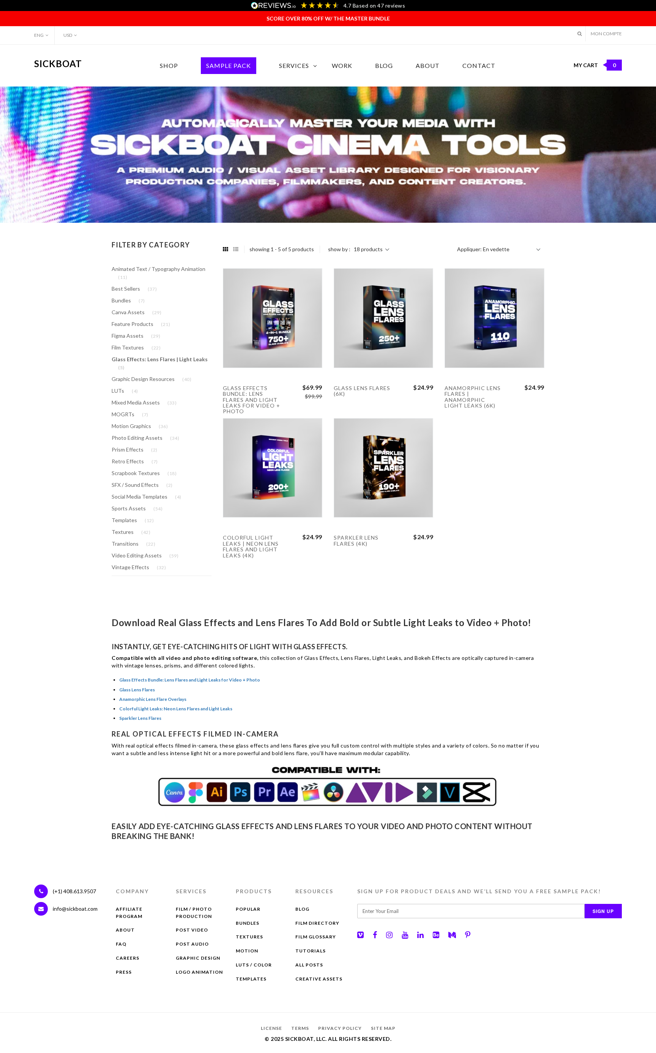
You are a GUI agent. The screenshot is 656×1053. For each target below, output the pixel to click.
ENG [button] (39, 35)
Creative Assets (318, 979)
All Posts (309, 965)
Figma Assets (136, 335)
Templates (133, 520)
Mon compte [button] (606, 33)
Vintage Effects (139, 567)
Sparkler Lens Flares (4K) (356, 540)
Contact (478, 65)
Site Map (383, 1028)
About (428, 65)
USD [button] (67, 35)
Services (294, 65)
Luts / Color (254, 965)
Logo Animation (199, 972)
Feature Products (141, 324)
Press (124, 972)
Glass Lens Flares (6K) (362, 391)
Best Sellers (134, 288)
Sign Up (603, 911)
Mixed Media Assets (144, 402)
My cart (595, 65)
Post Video (192, 930)
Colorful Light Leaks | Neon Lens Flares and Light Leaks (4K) (251, 546)
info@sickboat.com (75, 908)
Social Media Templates (146, 496)
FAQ (121, 944)
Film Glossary (315, 937)
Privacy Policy (340, 1028)
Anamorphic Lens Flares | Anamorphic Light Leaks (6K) (473, 397)
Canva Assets (136, 312)
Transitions (133, 543)
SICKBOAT (58, 63)
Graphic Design (198, 958)
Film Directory (317, 923)
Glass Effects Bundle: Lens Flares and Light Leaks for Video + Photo (251, 400)
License (271, 1028)
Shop (169, 65)
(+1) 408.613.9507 (74, 891)
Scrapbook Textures (144, 473)
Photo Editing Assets (145, 437)
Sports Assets (137, 508)
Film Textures (136, 347)
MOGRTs (130, 414)
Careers (127, 958)
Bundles (128, 300)
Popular (248, 909)
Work (342, 65)
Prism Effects (135, 449)
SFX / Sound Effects (142, 485)
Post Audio (192, 944)
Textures (131, 532)
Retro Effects (135, 461)
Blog (384, 65)
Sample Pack (228, 65)
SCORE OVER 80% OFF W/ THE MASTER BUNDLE (328, 18)
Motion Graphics (140, 426)
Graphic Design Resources (151, 379)
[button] (579, 33)
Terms (300, 1028)
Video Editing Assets (145, 555)
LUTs (125, 390)
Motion (247, 951)
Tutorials (310, 951)
